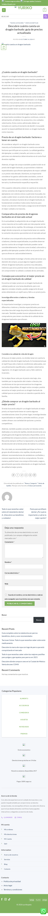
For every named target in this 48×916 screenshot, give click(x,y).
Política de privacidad (12, 881)
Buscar (4, 615)
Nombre (8, 562)
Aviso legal (8, 885)
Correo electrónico (12, 573)
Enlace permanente (35, 486)
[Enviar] (45, 16)
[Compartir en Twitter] (22, 475)
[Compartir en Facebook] (18, 475)
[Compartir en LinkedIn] (34, 475)
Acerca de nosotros (11, 855)
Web (6, 584)
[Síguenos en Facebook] (2, 899)
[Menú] (4, 10)
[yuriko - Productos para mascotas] (24, 10)
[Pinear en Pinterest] (30, 475)
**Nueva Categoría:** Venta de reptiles (24, 23)
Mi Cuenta (8, 839)
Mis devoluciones (10, 834)
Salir (5, 844)
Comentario (9, 542)
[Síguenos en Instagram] (5, 899)
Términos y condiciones (13, 889)
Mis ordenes (8, 829)
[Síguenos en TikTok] (9, 899)
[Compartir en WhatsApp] (13, 475)
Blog (5, 864)
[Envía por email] (26, 475)
